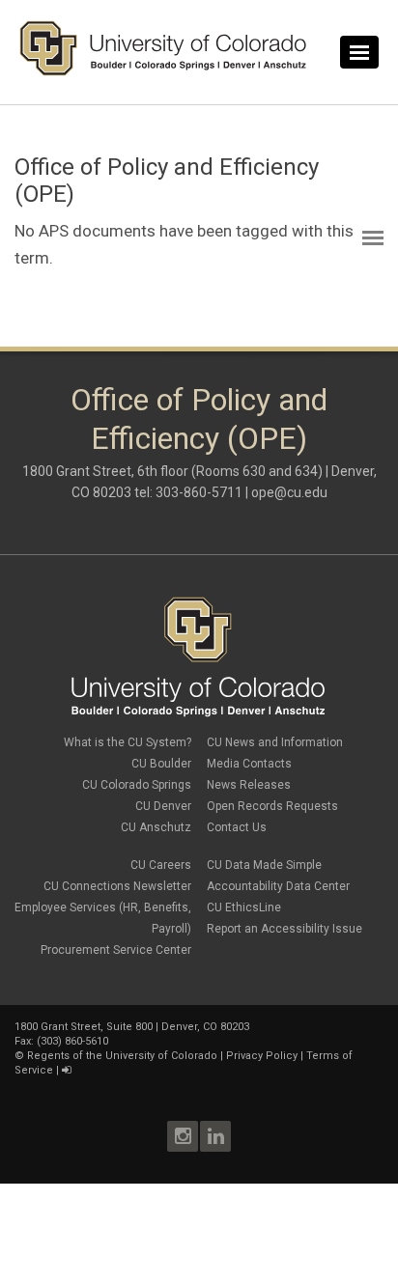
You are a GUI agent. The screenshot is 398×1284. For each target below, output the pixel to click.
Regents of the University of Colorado (122, 1055)
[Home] (163, 71)
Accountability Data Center (278, 886)
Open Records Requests (272, 806)
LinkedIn (215, 1136)
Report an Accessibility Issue (284, 928)
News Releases (249, 785)
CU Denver (163, 806)
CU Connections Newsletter (117, 886)
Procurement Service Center (116, 950)
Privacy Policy (262, 1055)
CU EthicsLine (244, 907)
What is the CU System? (127, 742)
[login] (66, 1070)
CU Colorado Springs (136, 785)
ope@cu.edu (289, 492)
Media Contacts (249, 763)
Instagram (182, 1136)
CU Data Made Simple (264, 865)
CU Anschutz (156, 827)
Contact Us (237, 827)
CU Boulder (161, 763)
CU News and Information (275, 742)
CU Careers (160, 865)
